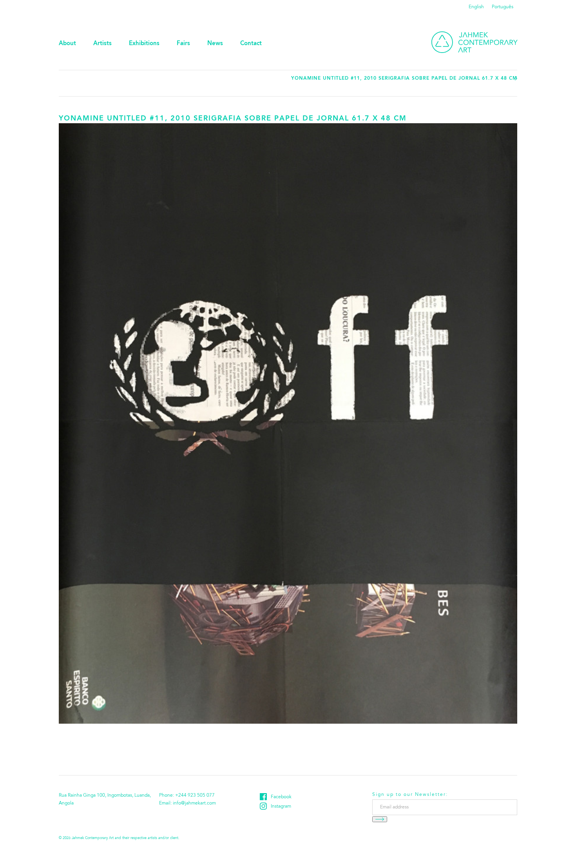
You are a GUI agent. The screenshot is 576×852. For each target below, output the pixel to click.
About (67, 44)
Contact (251, 44)
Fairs (183, 44)
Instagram (281, 806)
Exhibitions (144, 44)
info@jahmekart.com (194, 803)
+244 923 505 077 (195, 795)
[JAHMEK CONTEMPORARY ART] (474, 42)
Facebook (281, 797)
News (215, 44)
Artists (102, 44)
